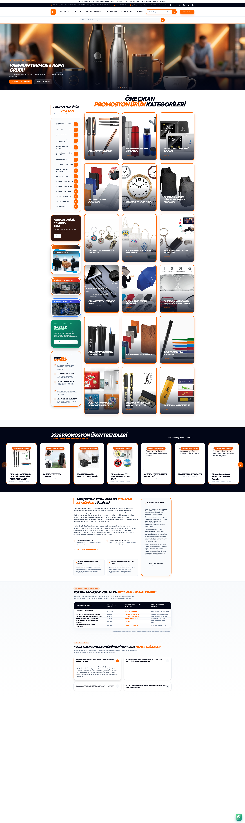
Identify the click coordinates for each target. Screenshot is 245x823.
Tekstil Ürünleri (62, 201)
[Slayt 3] (122, 87)
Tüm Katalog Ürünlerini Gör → (181, 438)
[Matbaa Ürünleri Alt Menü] (76, 176)
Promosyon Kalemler (64, 186)
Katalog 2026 (112, 12)
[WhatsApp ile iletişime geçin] (239, 817)
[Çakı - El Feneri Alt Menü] (76, 135)
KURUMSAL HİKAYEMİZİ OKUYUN (85, 550)
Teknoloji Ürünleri (63, 196)
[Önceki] (4, 57)
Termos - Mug (61, 206)
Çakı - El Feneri (61, 135)
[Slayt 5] (126, 87)
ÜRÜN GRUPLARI (64, 12)
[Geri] (4, 464)
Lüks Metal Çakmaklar (64, 164)
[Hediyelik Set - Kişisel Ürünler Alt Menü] (76, 154)
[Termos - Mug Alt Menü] (76, 206)
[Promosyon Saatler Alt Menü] (76, 191)
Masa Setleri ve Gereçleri (62, 170)
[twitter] (184, 5)
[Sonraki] (240, 57)
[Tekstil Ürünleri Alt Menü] (76, 201)
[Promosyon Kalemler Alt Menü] (76, 186)
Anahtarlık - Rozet (63, 130)
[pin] (193, 5)
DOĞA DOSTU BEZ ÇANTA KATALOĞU (24, 81)
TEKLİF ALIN (187, 11)
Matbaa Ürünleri (62, 176)
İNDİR (57, 235)
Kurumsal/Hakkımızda (93, 12)
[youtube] (175, 5)
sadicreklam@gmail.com (140, 5)
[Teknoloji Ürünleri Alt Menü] (76, 196)
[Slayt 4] (124, 87)
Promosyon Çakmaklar (64, 181)
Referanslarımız (127, 12)
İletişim (140, 12)
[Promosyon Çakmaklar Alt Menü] (76, 181)
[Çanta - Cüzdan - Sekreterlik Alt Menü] (76, 141)
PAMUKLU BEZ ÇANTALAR (48, 81)
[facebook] (170, 5)
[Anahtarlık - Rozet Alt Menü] (76, 130)
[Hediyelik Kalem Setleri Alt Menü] (76, 147)
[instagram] (166, 5)
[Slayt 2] (120, 87)
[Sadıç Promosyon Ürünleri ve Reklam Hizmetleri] (53, 12)
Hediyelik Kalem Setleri (62, 147)
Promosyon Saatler (63, 191)
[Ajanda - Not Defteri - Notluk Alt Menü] (76, 124)
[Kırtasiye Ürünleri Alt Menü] (76, 160)
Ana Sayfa (78, 12)
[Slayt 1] (118, 87)
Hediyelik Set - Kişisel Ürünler (64, 153)
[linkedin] (189, 5)
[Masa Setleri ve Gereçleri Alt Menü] (76, 170)
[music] (179, 5)
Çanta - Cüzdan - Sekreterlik (62, 140)
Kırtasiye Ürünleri (63, 159)
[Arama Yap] (174, 12)
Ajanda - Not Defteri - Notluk (64, 124)
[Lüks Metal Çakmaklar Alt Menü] (76, 165)
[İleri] (240, 464)
